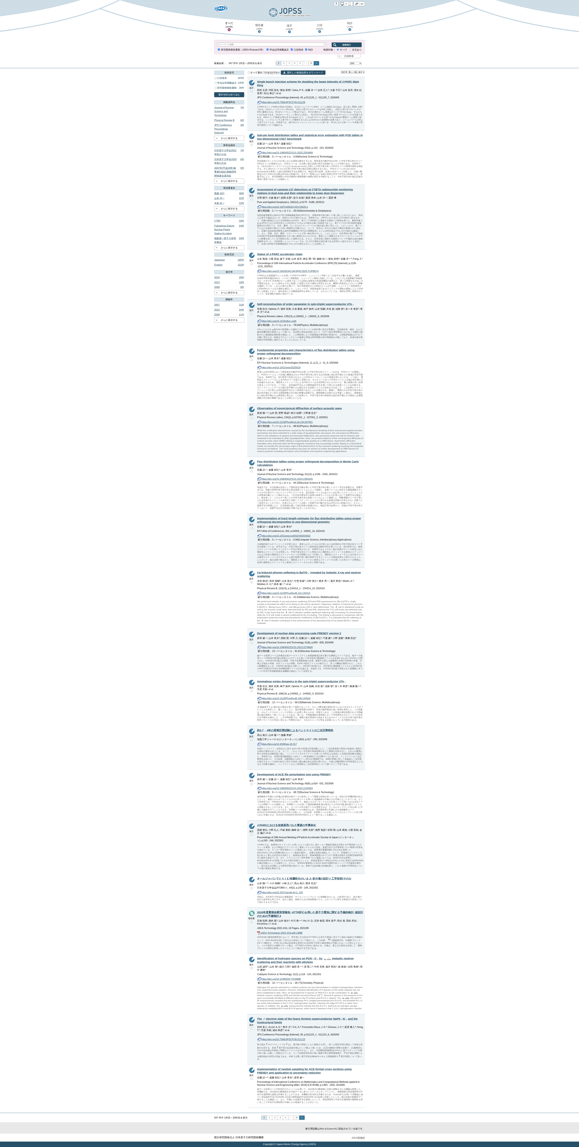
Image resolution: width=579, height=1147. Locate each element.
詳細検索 (349, 56)
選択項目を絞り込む (229, 94)
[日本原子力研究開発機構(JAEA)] (221, 9)
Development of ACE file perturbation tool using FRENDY (294, 774)
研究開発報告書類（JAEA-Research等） (243, 49)
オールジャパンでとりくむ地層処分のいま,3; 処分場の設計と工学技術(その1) (304, 878)
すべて (229, 25)
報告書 (259, 27)
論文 (289, 27)
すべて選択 (256, 72)
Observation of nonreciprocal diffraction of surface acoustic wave (299, 408)
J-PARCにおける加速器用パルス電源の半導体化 (286, 825)
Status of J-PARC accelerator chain (279, 254)
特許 (350, 25)
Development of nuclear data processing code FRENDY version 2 (299, 633)
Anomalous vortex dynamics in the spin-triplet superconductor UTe (300, 681)
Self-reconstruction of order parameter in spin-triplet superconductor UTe (304, 304)
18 (311, 63)
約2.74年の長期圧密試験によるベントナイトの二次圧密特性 (295, 730)
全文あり (357, 49)
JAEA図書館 (358, 1138)
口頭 (319, 27)
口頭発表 (298, 49)
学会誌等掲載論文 (279, 49)
